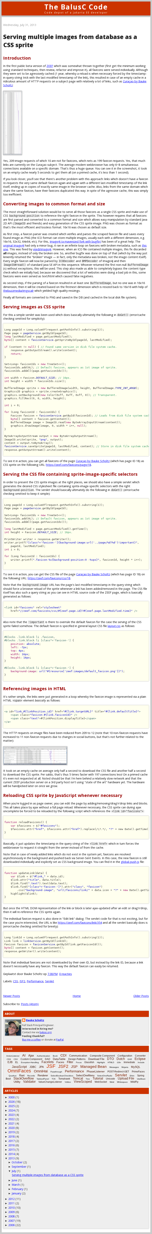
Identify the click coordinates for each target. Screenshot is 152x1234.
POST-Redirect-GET (118, 1071)
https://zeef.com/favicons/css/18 (49, 578)
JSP (74, 1067)
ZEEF (50, 66)
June (14, 1180)
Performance (35, 981)
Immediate (129, 1062)
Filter (70, 1062)
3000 (11, 1097)
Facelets (48, 1062)
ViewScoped (83, 1081)
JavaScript (19, 1066)
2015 (11, 1149)
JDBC (32, 1066)
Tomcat (78, 1078)
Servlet (49, 981)
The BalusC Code (76, 6)
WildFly (134, 1082)
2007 (11, 1221)
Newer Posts (11, 996)
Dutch (121, 1059)
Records (31, 1076)
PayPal (60, 1039)
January (16, 1193)
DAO (47, 1059)
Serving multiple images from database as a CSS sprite (48, 1175)
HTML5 (111, 1062)
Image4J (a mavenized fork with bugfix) (75, 241)
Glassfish (89, 1062)
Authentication (43, 1056)
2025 (11, 1106)
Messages (114, 1067)
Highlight (101, 1062)
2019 (11, 1132)
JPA (41, 1066)
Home (77, 996)
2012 (11, 1199)
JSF (51, 1066)
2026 (11, 1101)
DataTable (59, 1059)
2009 (11, 1212)
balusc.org (45, 1032)
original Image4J (13, 245)
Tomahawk (64, 1078)
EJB (10, 1062)
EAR (130, 1059)
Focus (79, 1062)
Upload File (126, 1078)
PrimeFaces (138, 1071)
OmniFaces (19, 1070)
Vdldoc (68, 1082)
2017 (11, 1141)
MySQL (135, 1066)
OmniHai (41, 1071)
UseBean (141, 1079)
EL (16, 1062)
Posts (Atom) (30, 1004)
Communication (78, 1055)
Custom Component (31, 1059)
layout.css (114, 626)
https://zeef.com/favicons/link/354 (80, 922)
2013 (11, 1158)
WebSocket (101, 1082)
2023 (11, 1115)
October (17, 1162)
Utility (17, 1081)
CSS (15, 981)
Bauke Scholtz (35, 1020)
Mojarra (125, 1067)
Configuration (125, 1055)
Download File (96, 1059)
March (16, 1184)
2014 (11, 1154)
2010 (11, 1207)
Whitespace (122, 1082)
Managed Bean (93, 1066)
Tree (88, 1079)
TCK (54, 1079)
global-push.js (130, 862)
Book (55, 1056)
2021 (11, 1123)
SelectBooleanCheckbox (62, 1076)
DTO (110, 1059)
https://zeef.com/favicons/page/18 (68, 465)
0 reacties (65, 974)
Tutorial (98, 1078)
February (17, 1189)
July (14, 1171)
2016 (11, 1145)
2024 (11, 1110)
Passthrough (56, 1072)
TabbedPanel (43, 1079)
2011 (11, 1203)
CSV (16, 1059)
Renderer (43, 1075)
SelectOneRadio (104, 1076)
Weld (112, 1082)
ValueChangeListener (50, 1082)
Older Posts (141, 996)
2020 (11, 1128)
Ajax (31, 1055)
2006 (11, 1225)
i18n (119, 1062)
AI (24, 1055)
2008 (11, 1216)
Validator (29, 1081)
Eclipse (140, 1059)
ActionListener (12, 1056)
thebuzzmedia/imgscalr (18, 291)
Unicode (110, 1078)
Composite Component (102, 1055)
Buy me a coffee (31, 1039)
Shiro (132, 1076)
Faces (60, 1062)
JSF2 (22, 981)
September (19, 1166)
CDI (63, 1055)
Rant (22, 1075)
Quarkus (12, 1076)
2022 (11, 1119)
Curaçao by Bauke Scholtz (93, 461)
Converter (140, 1055)
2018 (11, 1136)
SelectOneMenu (85, 1075)
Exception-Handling (30, 1062)
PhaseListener (96, 1071)
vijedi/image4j (42, 249)
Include (141, 1062)
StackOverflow (23, 1078)
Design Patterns (77, 1059)
